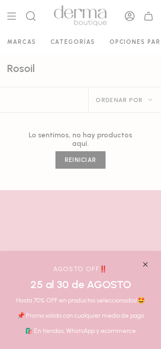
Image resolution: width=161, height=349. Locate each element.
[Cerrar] (145, 264)
